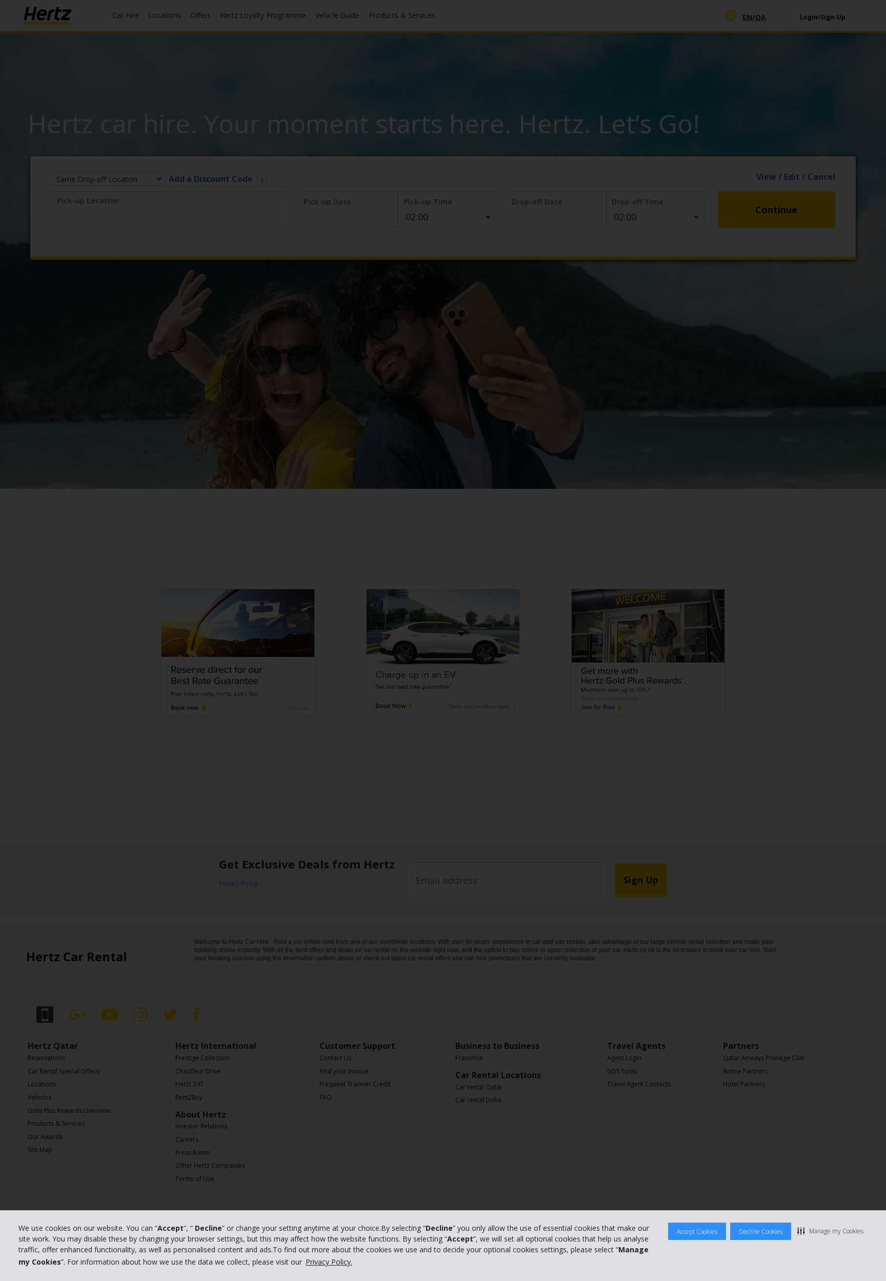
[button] (830, 1231)
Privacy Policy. (329, 1262)
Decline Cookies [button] (760, 1231)
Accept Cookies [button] (697, 1231)
